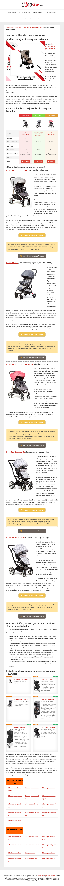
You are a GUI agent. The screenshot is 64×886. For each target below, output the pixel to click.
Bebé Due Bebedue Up (15, 452)
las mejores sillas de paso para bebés (50, 46)
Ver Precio (26, 161)
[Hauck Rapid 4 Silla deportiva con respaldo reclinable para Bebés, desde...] (37, 732)
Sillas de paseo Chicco (14, 845)
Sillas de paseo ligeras (31, 804)
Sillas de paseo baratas (31, 788)
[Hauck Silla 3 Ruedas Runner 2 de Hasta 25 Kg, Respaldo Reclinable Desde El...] (37, 685)
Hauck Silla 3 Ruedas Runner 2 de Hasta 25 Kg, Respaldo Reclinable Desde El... (48, 679)
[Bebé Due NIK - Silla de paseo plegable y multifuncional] (38, 124)
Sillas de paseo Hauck (48, 853)
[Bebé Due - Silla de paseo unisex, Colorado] (51, 124)
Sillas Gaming (10, 27)
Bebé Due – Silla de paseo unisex (19, 364)
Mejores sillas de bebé (20, 27)
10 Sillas (32, 5)
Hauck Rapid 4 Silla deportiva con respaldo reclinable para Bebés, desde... (48, 727)
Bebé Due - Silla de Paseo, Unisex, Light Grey (21, 679)
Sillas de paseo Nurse (31, 858)
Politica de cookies (50, 875)
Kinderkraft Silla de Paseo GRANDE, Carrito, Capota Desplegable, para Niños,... (48, 699)
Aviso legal (41, 875)
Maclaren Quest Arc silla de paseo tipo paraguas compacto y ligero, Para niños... (21, 727)
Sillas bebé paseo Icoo (14, 853)
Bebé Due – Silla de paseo (16, 170)
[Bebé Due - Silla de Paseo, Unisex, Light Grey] (25, 124)
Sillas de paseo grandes (15, 796)
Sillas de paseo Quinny (48, 858)
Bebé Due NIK (12, 262)
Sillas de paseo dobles (48, 788)
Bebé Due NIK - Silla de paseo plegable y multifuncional (38, 133)
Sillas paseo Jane (30, 853)
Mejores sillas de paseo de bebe (35, 27)
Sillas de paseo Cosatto (32, 845)
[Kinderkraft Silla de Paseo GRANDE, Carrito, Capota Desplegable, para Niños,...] (37, 709)
